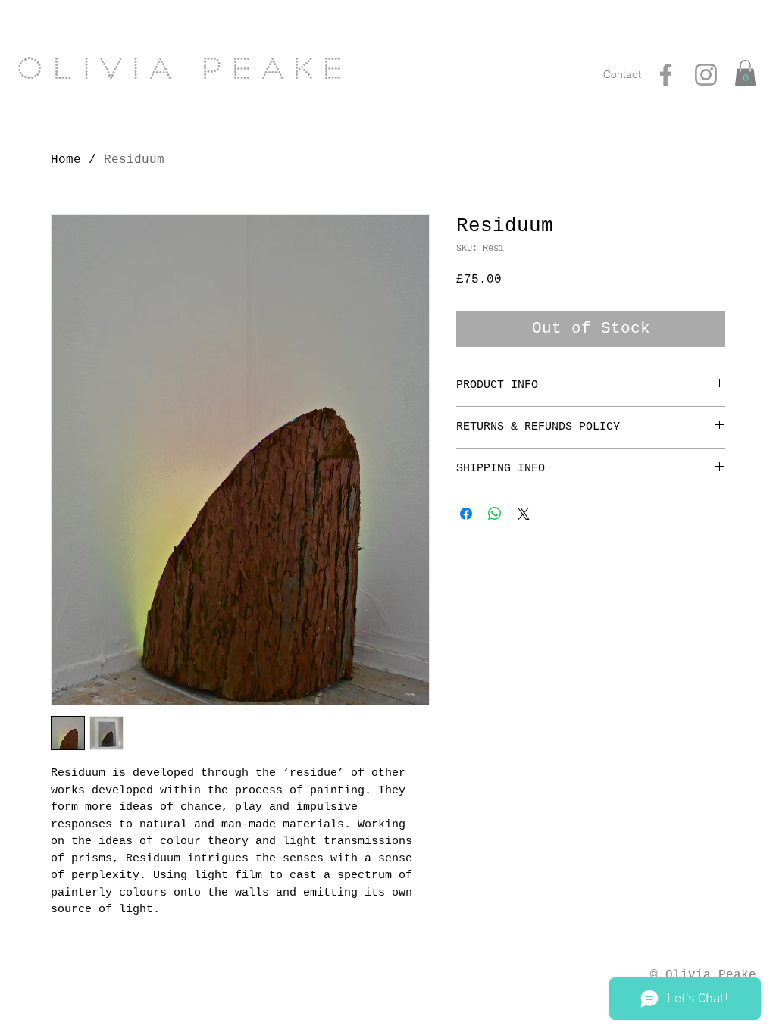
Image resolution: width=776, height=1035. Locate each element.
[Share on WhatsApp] (495, 514)
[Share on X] (524, 514)
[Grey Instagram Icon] (706, 74)
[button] (745, 73)
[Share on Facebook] (466, 514)
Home (66, 160)
